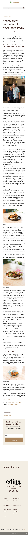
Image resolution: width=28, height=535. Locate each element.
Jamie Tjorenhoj (8, 31)
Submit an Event (6, 500)
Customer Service (17, 505)
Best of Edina (16, 514)
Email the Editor (6, 505)
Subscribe (15, 500)
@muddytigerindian (13, 404)
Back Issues (16, 503)
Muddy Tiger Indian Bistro (14, 402)
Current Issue (16, 511)
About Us (5, 511)
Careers (4, 516)
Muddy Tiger (6, 399)
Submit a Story (6, 503)
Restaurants (7, 17)
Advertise (5, 514)
